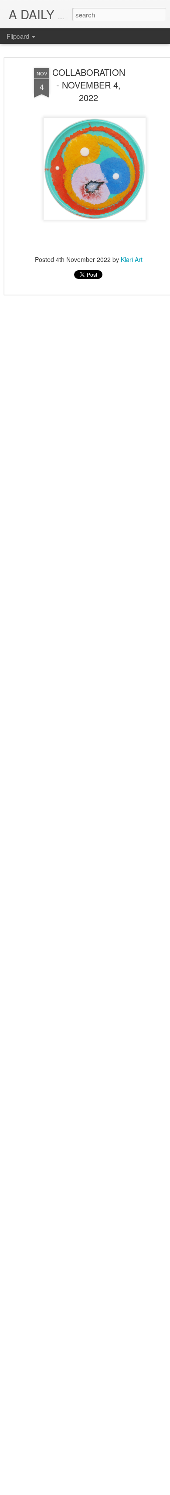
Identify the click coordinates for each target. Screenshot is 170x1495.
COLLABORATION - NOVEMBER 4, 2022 (88, 85)
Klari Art (132, 259)
